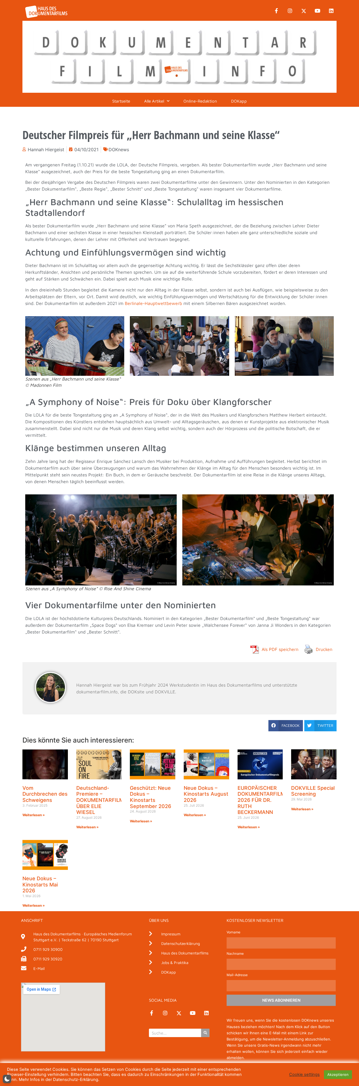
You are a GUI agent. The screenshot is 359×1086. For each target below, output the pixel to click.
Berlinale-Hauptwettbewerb (153, 303)
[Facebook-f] (276, 10)
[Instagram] (290, 10)
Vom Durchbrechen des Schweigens (45, 794)
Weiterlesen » (33, 815)
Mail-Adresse (237, 975)
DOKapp (239, 101)
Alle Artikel (154, 101)
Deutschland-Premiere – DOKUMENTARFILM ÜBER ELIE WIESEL (100, 800)
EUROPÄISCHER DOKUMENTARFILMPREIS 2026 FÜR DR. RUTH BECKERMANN (269, 800)
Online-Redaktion (200, 101)
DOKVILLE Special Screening (313, 791)
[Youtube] (317, 10)
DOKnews (119, 149)
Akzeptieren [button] (338, 1074)
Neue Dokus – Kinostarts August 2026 (206, 794)
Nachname (235, 954)
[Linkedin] (331, 10)
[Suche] (205, 1033)
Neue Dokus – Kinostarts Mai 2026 (40, 884)
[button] (285, 725)
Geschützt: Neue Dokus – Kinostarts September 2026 (150, 797)
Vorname (233, 932)
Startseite (121, 101)
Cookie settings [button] (304, 1074)
